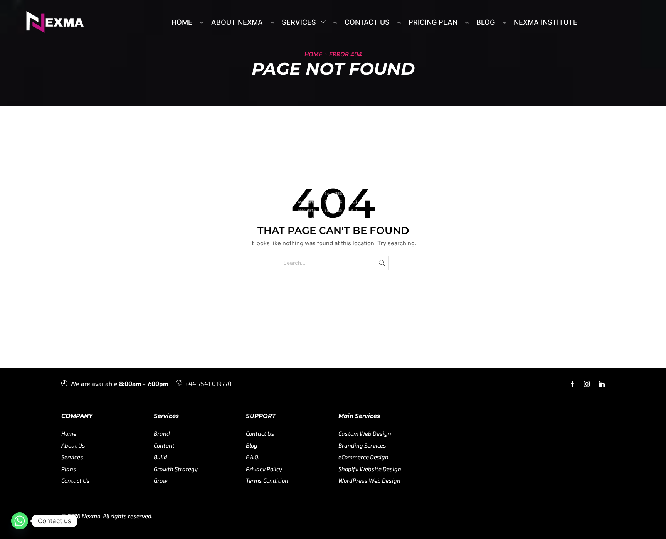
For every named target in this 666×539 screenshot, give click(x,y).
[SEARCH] (382, 263)
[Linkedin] (602, 384)
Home (313, 54)
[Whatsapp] (19, 520)
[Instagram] (587, 384)
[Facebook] (572, 384)
